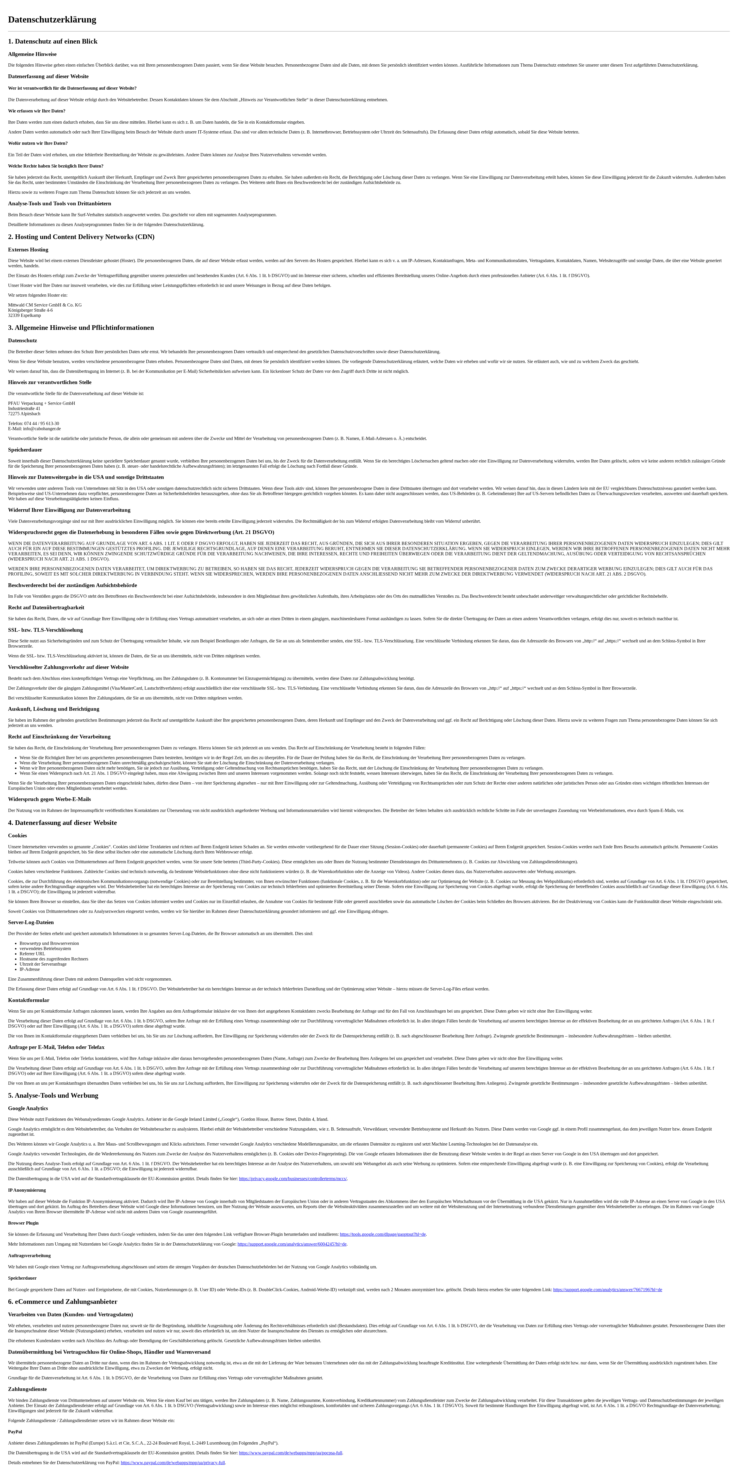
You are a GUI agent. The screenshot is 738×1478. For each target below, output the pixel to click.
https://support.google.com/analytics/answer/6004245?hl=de (292, 1244)
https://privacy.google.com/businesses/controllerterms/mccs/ (293, 1178)
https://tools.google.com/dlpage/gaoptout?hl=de (383, 1234)
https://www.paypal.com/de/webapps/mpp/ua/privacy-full (173, 1462)
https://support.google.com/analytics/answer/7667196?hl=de (607, 1289)
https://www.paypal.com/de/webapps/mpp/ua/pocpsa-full (290, 1452)
